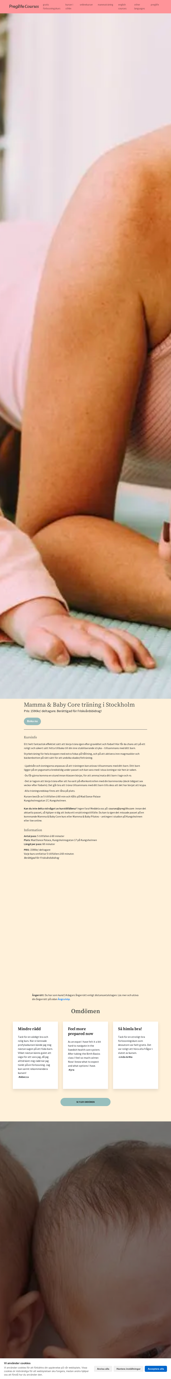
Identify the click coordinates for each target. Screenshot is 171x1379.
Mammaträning (105, 4)
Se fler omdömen (85, 1102)
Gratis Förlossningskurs (51, 6)
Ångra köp (64, 999)
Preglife (155, 4)
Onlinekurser (86, 4)
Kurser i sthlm (69, 6)
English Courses (122, 6)
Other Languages (139, 6)
